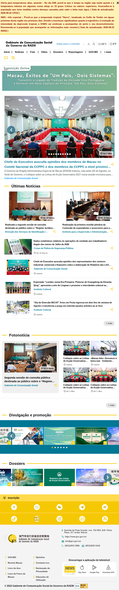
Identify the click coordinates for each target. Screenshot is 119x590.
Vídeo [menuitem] (44, 52)
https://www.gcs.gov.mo (75, 537)
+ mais (109, 323)
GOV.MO (12, 557)
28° (104, 44)
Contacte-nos (42, 563)
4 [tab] (60, 447)
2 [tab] (55, 447)
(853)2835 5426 (92, 546)
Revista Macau (15, 563)
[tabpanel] (59, 436)
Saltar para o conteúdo (68, 44)
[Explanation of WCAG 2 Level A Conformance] (81, 585)
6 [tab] (66, 447)
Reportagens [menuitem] (75, 52)
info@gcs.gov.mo (73, 541)
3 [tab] (58, 447)
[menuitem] (19, 52)
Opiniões (40, 557)
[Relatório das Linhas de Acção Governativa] (59, 477)
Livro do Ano (14, 568)
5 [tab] (63, 447)
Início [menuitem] (7, 52)
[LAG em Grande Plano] (91, 477)
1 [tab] (52, 447)
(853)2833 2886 (72, 546)
